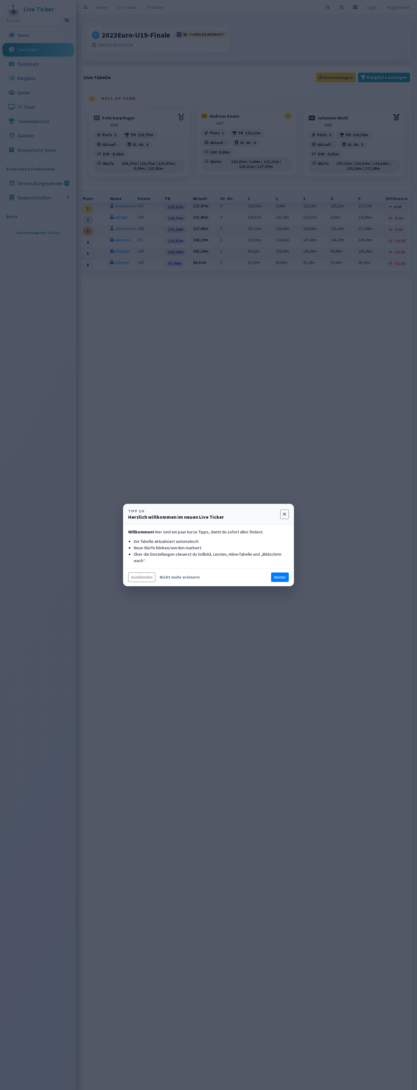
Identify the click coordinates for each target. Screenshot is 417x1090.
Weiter (280, 577)
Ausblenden (142, 577)
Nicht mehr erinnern (180, 577)
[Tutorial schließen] (284, 514)
